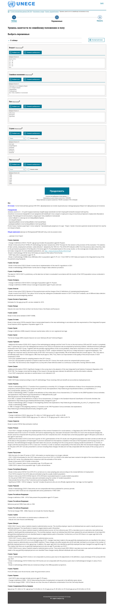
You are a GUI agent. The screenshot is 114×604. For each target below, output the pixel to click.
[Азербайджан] (57, 146)
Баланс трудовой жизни (52, 11)
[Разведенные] (57, 91)
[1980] (57, 175)
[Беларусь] (57, 151)
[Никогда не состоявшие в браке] (57, 86)
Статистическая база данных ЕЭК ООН (21, 11)
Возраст (12, 48)
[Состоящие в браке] (57, 88)
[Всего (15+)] (57, 59)
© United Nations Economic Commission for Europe (57, 596)
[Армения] (57, 149)
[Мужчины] (57, 116)
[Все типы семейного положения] (57, 93)
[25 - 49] (57, 62)
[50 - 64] (57, 64)
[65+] (57, 67)
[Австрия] (57, 144)
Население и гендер (38, 11)
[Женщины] (57, 114)
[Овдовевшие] (57, 89)
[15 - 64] (57, 66)
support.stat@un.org (58, 598)
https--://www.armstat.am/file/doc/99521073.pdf (58, 251)
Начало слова (34, 138)
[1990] (57, 177)
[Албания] (57, 147)
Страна (11, 129)
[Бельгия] (57, 152)
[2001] (57, 182)
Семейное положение (17, 75)
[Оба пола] (57, 113)
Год (10, 160)
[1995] (57, 178)
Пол (10, 102)
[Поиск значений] (24, 138)
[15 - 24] (57, 61)
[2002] (57, 183)
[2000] (57, 180)
